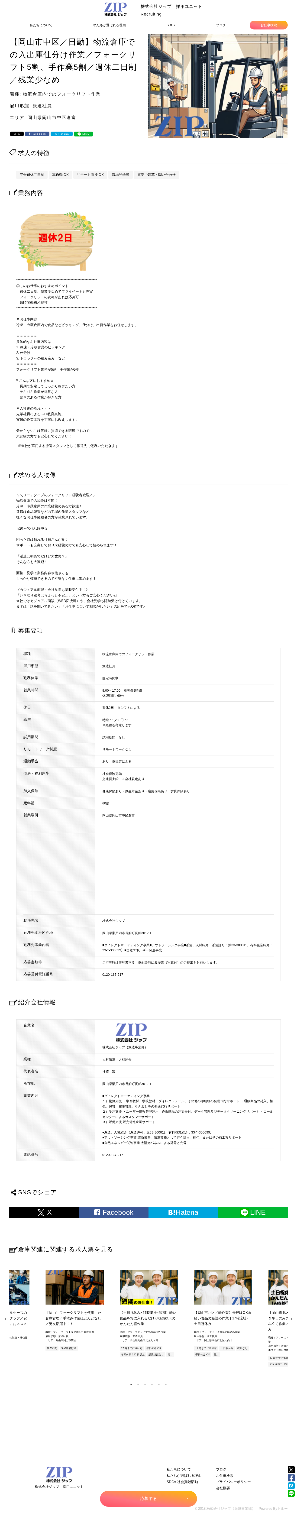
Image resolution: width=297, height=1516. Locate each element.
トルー (282, 1508)
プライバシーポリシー (233, 1482)
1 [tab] (131, 1384)
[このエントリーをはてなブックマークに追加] (291, 1485)
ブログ (221, 25)
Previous (5, 1319)
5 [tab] (159, 1384)
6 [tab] (166, 1384)
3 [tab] (145, 1384)
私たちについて (41, 25)
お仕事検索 (269, 25)
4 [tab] (152, 1384)
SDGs (171, 25)
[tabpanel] (148, 1314)
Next (291, 1319)
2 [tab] (138, 1384)
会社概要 (223, 1488)
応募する (148, 1498)
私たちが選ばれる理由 (109, 25)
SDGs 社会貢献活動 (182, 1482)
